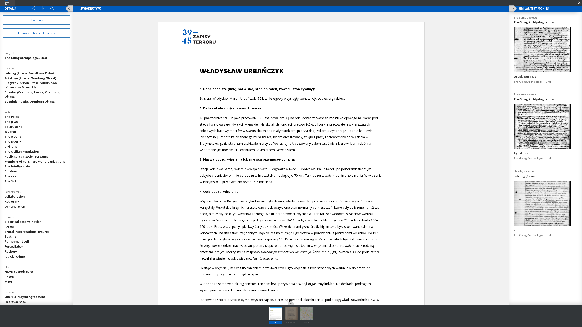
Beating (10, 236)
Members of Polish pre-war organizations (35, 161)
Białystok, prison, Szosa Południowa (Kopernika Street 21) (31, 85)
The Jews (11, 122)
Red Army (12, 201)
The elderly (13, 136)
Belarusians (13, 127)
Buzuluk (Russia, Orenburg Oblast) (30, 101)
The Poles (12, 117)
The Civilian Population (22, 151)
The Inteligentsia (17, 166)
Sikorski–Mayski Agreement (25, 297)
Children (11, 171)
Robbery (11, 251)
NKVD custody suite (19, 272)
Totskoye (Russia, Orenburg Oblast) (30, 78)
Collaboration (15, 196)
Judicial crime (15, 256)
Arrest (9, 227)
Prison (9, 277)
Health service (15, 302)
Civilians (11, 146)
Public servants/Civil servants (26, 156)
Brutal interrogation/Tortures (27, 232)
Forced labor (14, 246)
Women (10, 131)
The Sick (11, 181)
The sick (11, 176)
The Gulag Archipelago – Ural (26, 58)
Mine (8, 282)
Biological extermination (23, 222)
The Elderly (13, 141)
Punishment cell (17, 241)
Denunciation (15, 206)
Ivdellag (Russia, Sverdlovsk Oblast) (30, 73)
